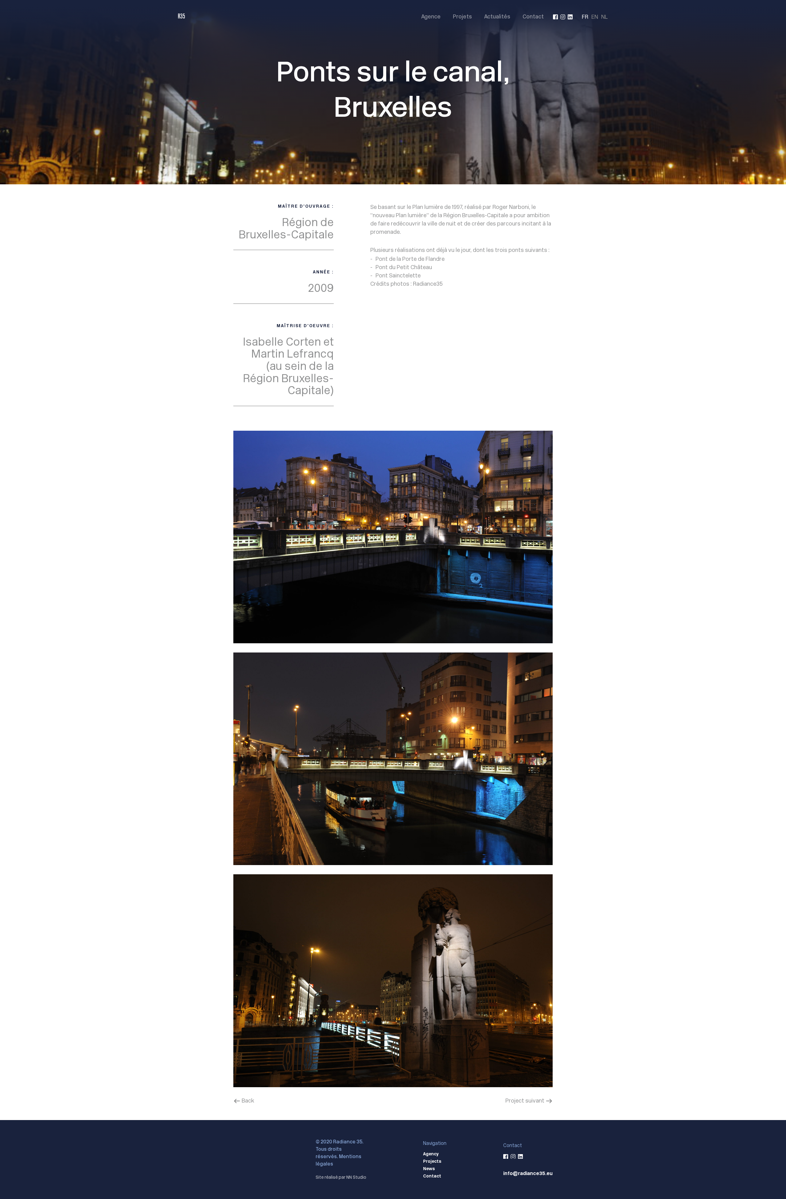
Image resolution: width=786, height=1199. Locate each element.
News (429, 1168)
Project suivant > (529, 1100)
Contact (533, 17)
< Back (243, 1100)
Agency (430, 1154)
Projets (462, 17)
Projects (432, 1161)
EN (594, 16)
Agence (431, 17)
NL (604, 16)
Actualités (497, 17)
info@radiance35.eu (528, 1173)
